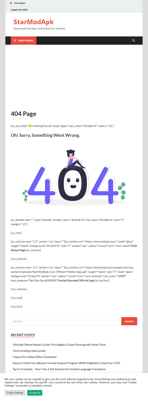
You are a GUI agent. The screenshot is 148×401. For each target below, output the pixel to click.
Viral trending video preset (29, 350)
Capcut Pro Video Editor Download (34, 356)
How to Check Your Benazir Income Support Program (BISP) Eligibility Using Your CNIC (67, 363)
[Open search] (133, 40)
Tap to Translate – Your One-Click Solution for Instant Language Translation (59, 369)
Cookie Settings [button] (15, 392)
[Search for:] (74, 321)
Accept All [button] (34, 392)
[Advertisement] (74, 77)
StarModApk (34, 21)
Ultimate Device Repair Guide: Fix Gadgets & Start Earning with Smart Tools (59, 344)
